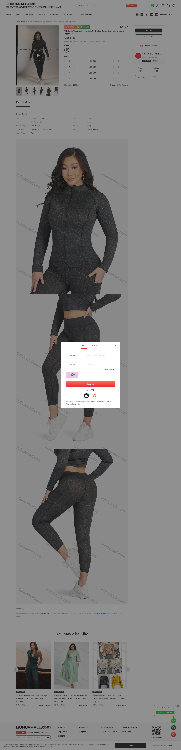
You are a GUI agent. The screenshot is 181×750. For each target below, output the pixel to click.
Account (72, 356)
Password (72, 365)
